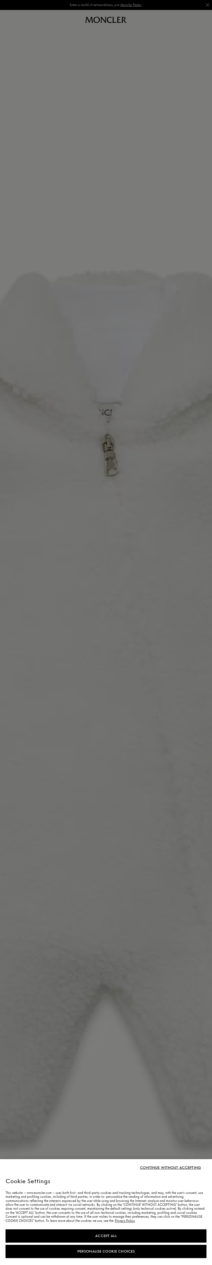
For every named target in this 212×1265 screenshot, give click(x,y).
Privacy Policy (125, 1221)
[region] (106, 1212)
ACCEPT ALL (105, 1235)
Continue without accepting (170, 1167)
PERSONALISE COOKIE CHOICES (106, 1251)
